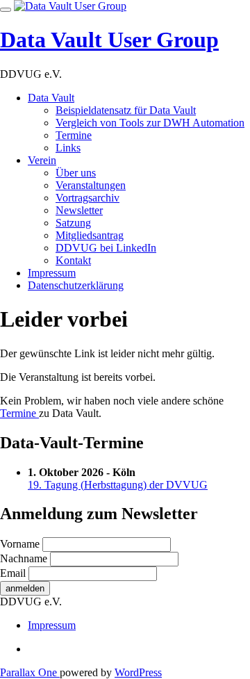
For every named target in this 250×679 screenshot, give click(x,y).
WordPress (138, 672)
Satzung (73, 223)
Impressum (52, 273)
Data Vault (51, 98)
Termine (74, 135)
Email (13, 573)
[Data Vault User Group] (70, 6)
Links (68, 148)
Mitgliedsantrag (90, 235)
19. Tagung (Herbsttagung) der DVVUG (118, 485)
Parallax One (30, 672)
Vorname (20, 544)
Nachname (23, 558)
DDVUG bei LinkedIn (106, 248)
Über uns (76, 173)
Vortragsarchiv (87, 198)
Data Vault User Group (109, 39)
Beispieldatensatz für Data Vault (126, 110)
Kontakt (73, 260)
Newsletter (79, 210)
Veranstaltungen (91, 185)
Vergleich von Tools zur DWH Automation (150, 123)
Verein (42, 160)
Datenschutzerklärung (76, 285)
